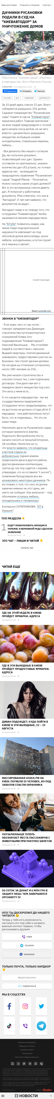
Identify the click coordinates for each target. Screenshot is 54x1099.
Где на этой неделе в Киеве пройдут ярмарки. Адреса (22, 614)
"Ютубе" (11, 224)
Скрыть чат (27, 548)
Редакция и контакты (27, 1046)
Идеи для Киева (9, 5)
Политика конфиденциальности (27, 1057)
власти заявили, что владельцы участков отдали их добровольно (24, 452)
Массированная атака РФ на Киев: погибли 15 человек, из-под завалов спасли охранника (26, 781)
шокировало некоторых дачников (23, 480)
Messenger (29, 954)
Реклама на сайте (27, 1050)
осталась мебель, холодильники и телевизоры (20, 498)
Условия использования (27, 1042)
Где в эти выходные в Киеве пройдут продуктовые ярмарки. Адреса (25, 669)
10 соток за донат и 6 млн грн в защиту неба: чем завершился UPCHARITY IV (24, 894)
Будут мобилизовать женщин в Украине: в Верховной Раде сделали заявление (30, 529)
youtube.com (45, 311)
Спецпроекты (27, 1053)
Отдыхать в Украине (29, 5)
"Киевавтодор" (40, 117)
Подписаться (29, 986)
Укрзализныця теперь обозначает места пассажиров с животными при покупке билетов (27, 837)
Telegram (29, 945)
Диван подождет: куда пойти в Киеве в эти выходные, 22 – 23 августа (25, 725)
